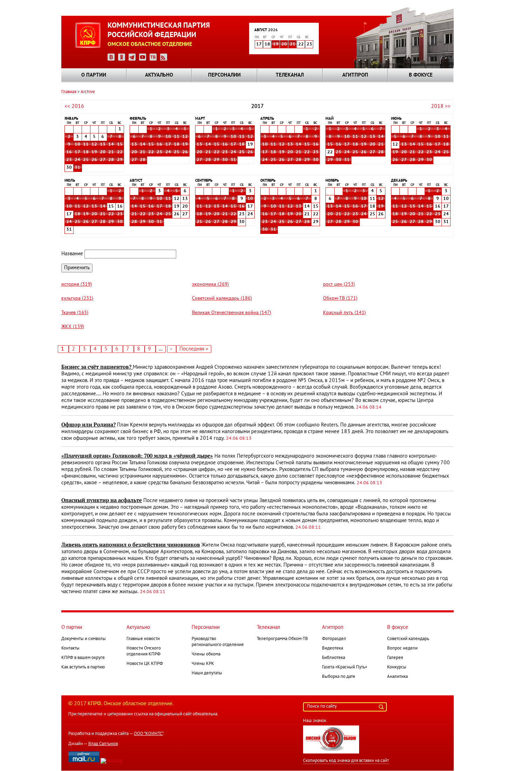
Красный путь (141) (344, 313)
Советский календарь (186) (222, 298)
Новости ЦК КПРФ (144, 664)
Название (72, 253)
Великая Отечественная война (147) (231, 313)
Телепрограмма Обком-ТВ (282, 639)
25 (86, 160)
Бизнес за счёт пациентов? (97, 366)
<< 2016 (74, 106)
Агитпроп (355, 75)
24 (77, 160)
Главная (68, 92)
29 (120, 160)
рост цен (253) (339, 284)
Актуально (159, 75)
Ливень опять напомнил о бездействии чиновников (130, 544)
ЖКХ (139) (72, 327)
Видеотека (332, 648)
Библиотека (333, 658)
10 (77, 145)
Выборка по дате (338, 677)
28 (111, 160)
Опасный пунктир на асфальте (101, 500)
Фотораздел (334, 639)
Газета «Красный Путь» (344, 667)
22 (120, 152)
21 (292, 44)
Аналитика (397, 677)
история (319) (76, 284)
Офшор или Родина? (88, 424)
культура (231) (77, 298)
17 (77, 152)
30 (225, 160)
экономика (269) (210, 284)
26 (94, 160)
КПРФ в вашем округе (83, 658)
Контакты (70, 648)
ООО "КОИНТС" (148, 734)
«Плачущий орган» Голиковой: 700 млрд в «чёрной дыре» (137, 455)
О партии (93, 75)
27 (102, 160)
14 (111, 145)
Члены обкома (206, 654)
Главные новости (143, 639)
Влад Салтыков (103, 744)
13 (102, 145)
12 (94, 145)
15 (120, 145)
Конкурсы (396, 667)
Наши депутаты (207, 673)
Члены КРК (203, 664)
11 (86, 145)
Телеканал (290, 75)
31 (77, 168)
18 (86, 152)
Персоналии (224, 75)
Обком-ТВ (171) (340, 298)
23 (69, 160)
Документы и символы (83, 639)
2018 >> (441, 106)
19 (276, 44)
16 (69, 152)
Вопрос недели (402, 648)
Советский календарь (408, 639)
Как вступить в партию (83, 667)
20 (284, 44)
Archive (88, 92)
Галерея (395, 658)
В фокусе (421, 75)
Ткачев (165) (74, 313)
